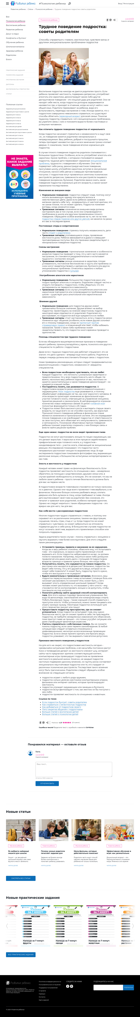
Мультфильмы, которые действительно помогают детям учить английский (86, 853)
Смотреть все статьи (20, 878)
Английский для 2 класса (14, 138)
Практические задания (15, 70)
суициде (74, 271)
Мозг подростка (66, 391)
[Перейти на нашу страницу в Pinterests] (71, 986)
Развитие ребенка (14, 30)
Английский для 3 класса (14, 141)
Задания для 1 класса (13, 115)
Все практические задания (20, 955)
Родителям (11, 55)
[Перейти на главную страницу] (23, 3)
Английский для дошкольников (17, 129)
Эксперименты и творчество (17, 89)
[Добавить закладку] (114, 20)
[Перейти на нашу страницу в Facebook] (67, 986)
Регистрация (128, 4)
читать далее (13, 865)
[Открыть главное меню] (7, 3)
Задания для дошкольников (15, 109)
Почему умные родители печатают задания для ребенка (53, 853)
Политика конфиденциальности (50, 981)
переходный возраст (69, 116)
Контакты (42, 997)
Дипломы (10, 84)
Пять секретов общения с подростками (62, 709)
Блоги (9, 59)
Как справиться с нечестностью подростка (64, 705)
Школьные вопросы (15, 47)
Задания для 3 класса (13, 120)
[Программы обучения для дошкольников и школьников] (19, 198)
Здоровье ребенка (14, 51)
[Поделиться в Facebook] (107, 20)
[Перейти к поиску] (69, 3)
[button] (6, 926)
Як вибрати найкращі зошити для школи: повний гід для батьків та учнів (20, 854)
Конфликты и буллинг (16, 38)
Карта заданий (44, 1000)
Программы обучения (15, 80)
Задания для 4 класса (13, 123)
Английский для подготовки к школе (19, 132)
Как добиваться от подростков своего (61, 707)
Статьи (9, 94)
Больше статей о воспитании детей (60, 712)
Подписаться (128, 987)
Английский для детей (14, 126)
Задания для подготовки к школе (17, 112)
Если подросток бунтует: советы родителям (64, 702)
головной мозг (97, 403)
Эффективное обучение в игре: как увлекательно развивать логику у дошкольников (119, 854)
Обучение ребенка (15, 42)
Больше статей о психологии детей (60, 714)
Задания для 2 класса (13, 117)
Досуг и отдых (12, 34)
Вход (120, 4)
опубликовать (47, 783)
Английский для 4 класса (15, 144)
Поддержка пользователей (48, 988)
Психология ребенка (53, 3)
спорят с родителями (59, 233)
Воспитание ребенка (15, 25)
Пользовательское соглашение (49, 984)
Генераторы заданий (14, 75)
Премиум (42, 994)
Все (7, 17)
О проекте (42, 991)
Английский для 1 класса (14, 135)
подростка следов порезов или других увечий (65, 219)
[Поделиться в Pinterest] (110, 20)
